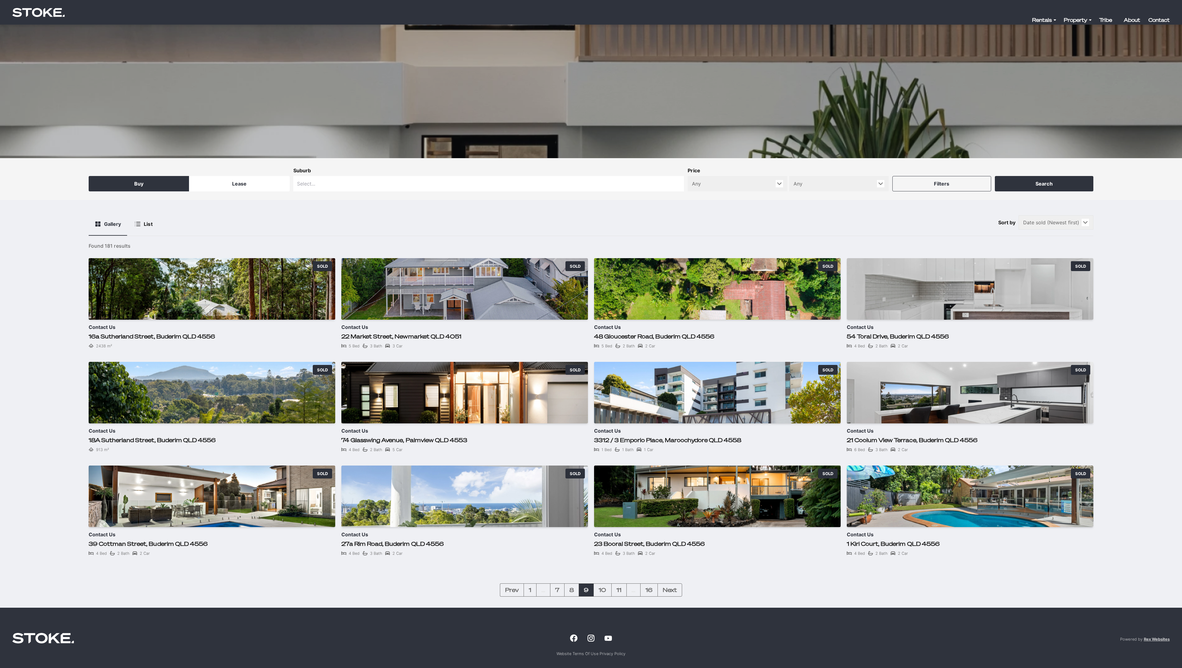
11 (619, 590)
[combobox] (488, 183)
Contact (1159, 20)
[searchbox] (462, 183)
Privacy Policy (612, 653)
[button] (1044, 20)
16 (649, 590)
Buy (138, 184)
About (1132, 20)
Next (670, 590)
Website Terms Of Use (578, 653)
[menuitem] (1044, 20)
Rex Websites (1157, 639)
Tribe (1105, 20)
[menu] (1099, 20)
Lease (239, 184)
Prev (512, 590)
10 (602, 590)
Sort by (1006, 222)
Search (1044, 184)
